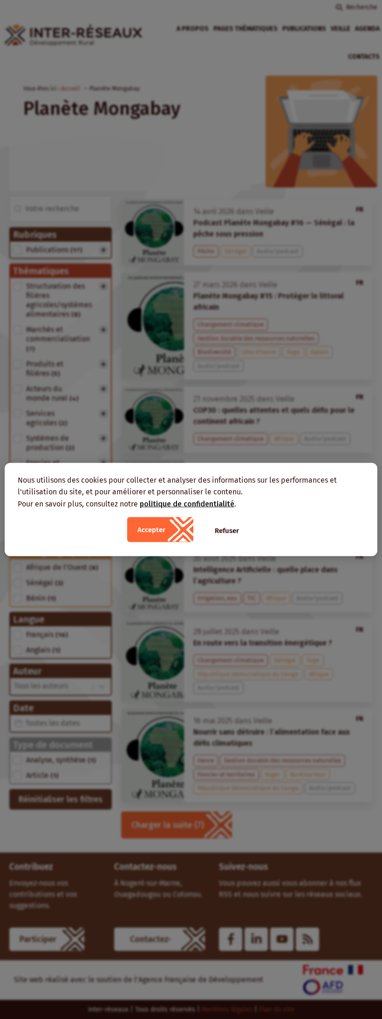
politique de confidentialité (187, 503)
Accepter (151, 530)
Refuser (227, 531)
